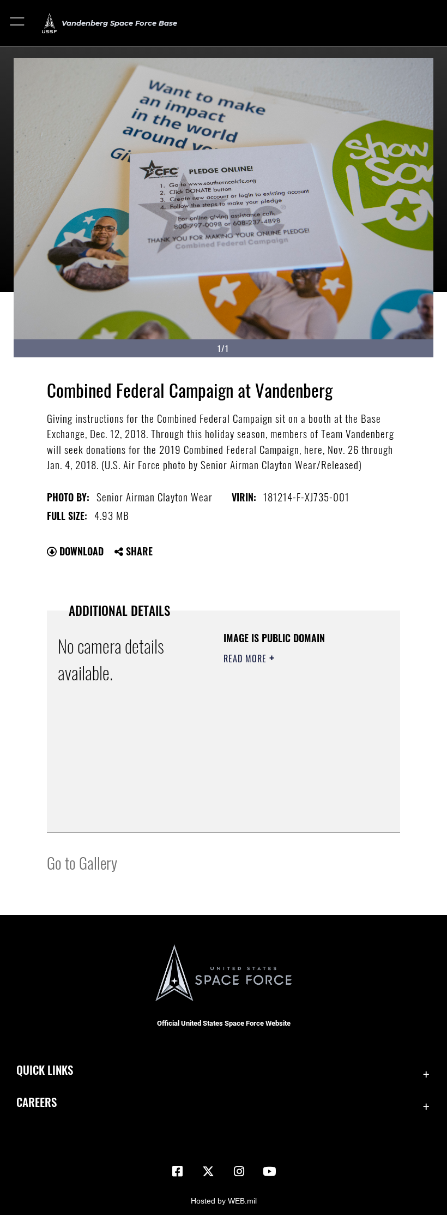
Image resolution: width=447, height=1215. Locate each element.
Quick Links (44, 1069)
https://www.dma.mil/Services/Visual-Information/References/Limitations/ (290, 796)
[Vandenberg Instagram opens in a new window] (239, 1171)
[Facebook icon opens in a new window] (178, 1171)
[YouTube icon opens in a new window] (269, 1171)
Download (80, 551)
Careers (36, 1101)
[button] (17, 23)
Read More (246, 658)
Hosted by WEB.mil (224, 1200)
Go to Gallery (82, 862)
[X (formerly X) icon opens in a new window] (208, 1171)
